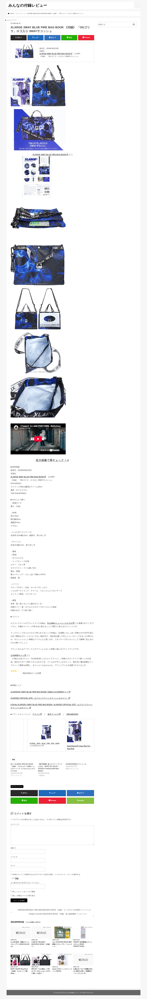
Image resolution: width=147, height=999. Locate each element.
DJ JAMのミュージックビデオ (59, 623)
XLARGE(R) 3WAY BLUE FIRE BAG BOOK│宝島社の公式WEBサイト (39, 692)
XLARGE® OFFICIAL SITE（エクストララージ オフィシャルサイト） (39, 698)
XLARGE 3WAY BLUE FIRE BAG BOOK (54, 54)
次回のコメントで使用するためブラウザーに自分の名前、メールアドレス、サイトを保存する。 (47, 874)
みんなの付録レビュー (27, 5)
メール (14, 857)
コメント (15, 824)
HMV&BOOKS (72, 714)
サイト (13, 866)
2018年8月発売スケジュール (76, 764)
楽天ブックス (53, 714)
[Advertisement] (117, 48)
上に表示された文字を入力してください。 (26, 883)
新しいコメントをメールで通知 (24, 892)
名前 (13, 848)
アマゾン (36, 714)
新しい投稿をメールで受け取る (24, 896)
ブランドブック (18, 786)
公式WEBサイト (17, 655)
